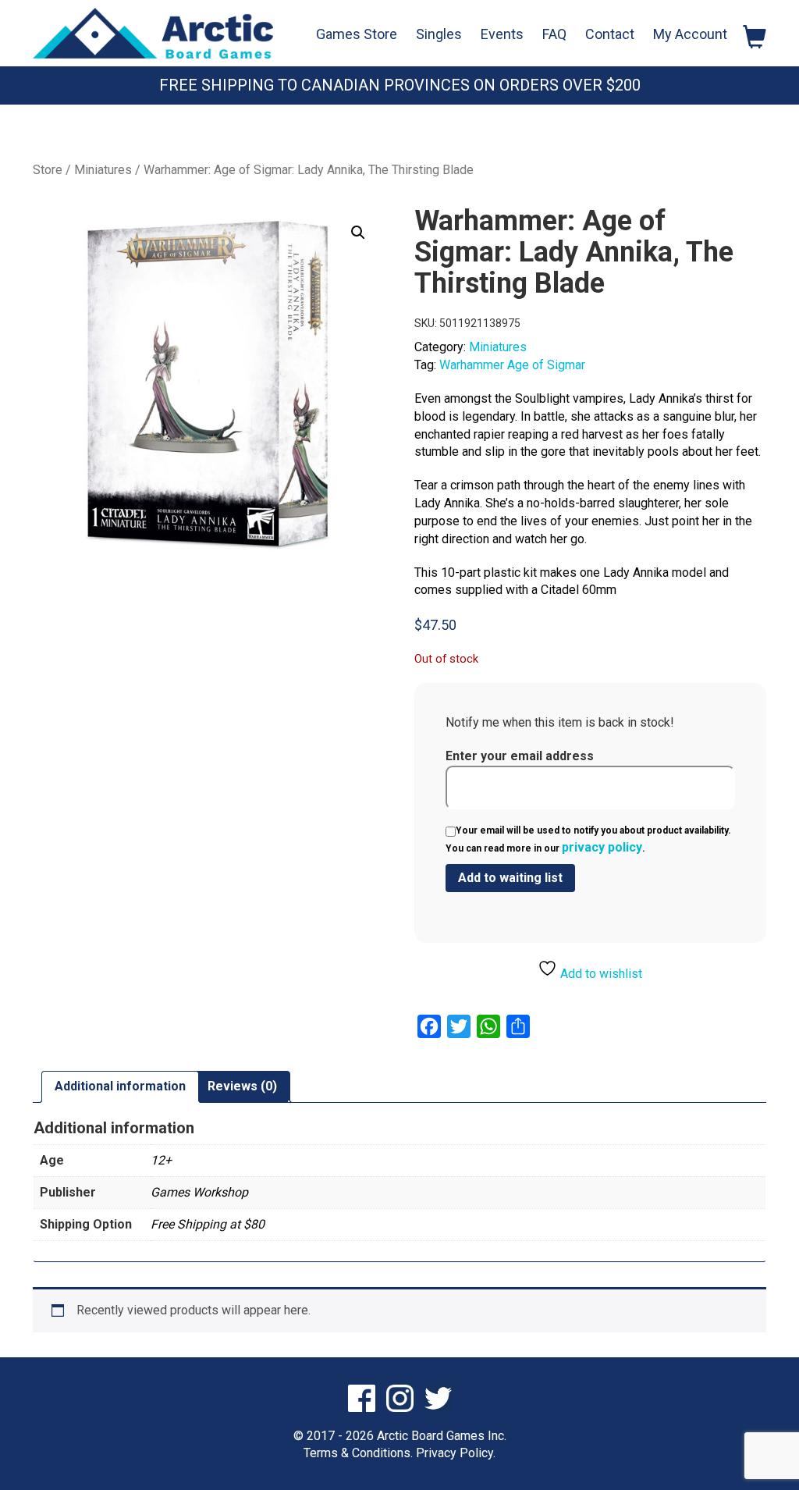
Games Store (356, 34)
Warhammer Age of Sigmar (512, 364)
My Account (690, 34)
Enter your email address (520, 756)
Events (502, 34)
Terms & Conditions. (358, 1453)
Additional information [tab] (120, 1086)
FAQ (554, 34)
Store (47, 169)
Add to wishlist (599, 973)
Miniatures (103, 169)
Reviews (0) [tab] (242, 1086)
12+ (161, 1160)
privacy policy (602, 847)
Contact (609, 34)
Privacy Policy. (455, 1453)
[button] (358, 233)
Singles (439, 34)
